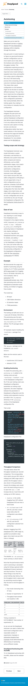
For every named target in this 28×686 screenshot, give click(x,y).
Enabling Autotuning (9, 33)
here (5, 657)
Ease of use (7, 27)
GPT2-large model (9, 271)
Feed (3, 680)
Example (7, 29)
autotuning (7, 278)
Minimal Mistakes (21, 682)
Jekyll (16, 682)
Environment (8, 31)
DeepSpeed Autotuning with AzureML (13, 37)
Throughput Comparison (10, 35)
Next (19, 671)
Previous (9, 671)
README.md (16, 140)
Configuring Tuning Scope (14, 202)
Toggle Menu (5, 13)
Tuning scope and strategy (11, 25)
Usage (21, 235)
